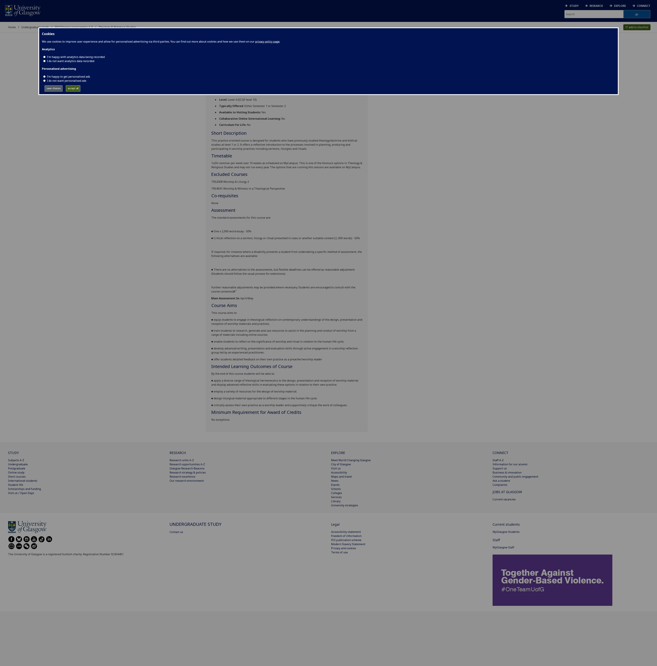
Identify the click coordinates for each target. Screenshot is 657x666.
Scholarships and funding (24, 489)
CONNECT (500, 452)
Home (12, 27)
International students (22, 481)
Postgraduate (16, 468)
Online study (16, 472)
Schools (336, 489)
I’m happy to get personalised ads (68, 76)
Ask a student (501, 481)
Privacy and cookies (343, 548)
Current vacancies (504, 499)
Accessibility (339, 472)
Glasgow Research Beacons (187, 468)
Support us (500, 468)
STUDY (13, 452)
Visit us (336, 468)
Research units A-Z (182, 460)
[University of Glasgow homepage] (22, 10)
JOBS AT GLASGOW (507, 492)
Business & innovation (507, 472)
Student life (15, 485)
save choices (54, 88)
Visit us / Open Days (21, 493)
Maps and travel (341, 476)
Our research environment (187, 481)
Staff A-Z (498, 460)
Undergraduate (18, 464)
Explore (620, 6)
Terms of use (339, 552)
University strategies (344, 505)
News (334, 481)
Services (336, 497)
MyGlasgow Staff (503, 547)
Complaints (500, 485)
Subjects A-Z (16, 460)
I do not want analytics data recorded (70, 61)
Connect (643, 6)
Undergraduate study (35, 27)
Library (335, 501)
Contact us (176, 532)
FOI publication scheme (346, 540)
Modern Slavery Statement (348, 544)
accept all (73, 88)
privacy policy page (267, 41)
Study (574, 6)
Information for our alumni (510, 464)
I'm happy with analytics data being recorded (76, 57)
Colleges (336, 493)
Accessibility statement (346, 532)
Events (335, 485)
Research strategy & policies (188, 472)
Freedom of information (346, 536)
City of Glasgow (341, 464)
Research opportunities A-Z (187, 464)
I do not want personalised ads (66, 81)
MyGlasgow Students (506, 532)
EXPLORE (338, 452)
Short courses (17, 476)
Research (596, 6)
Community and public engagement (515, 476)
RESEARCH (178, 452)
